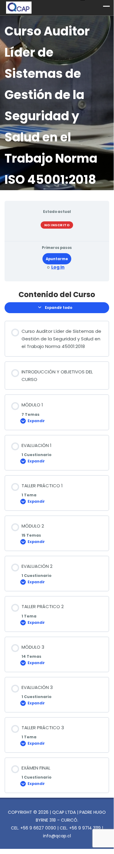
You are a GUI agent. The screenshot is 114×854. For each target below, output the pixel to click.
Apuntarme (57, 259)
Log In (58, 267)
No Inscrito (57, 225)
